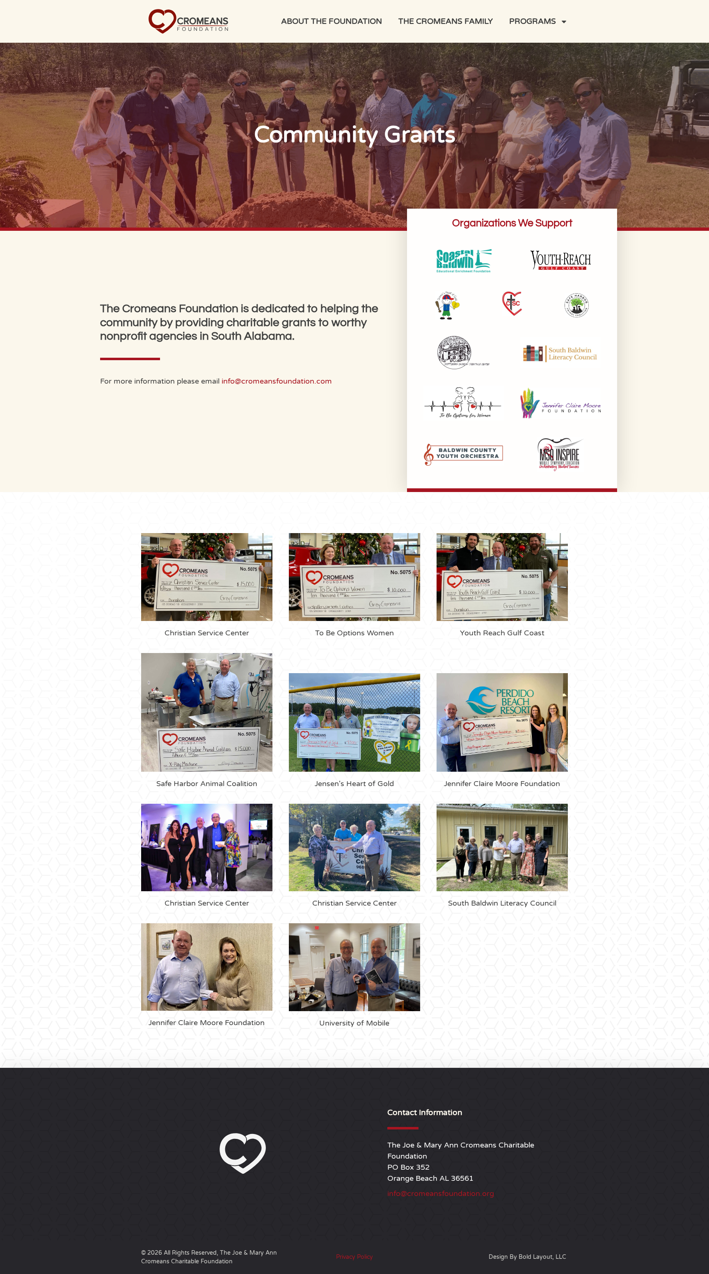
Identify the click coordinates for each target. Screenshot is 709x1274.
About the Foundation (331, 21)
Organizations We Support (512, 223)
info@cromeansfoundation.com (277, 381)
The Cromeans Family (445, 21)
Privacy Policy (354, 1256)
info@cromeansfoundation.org (440, 1193)
